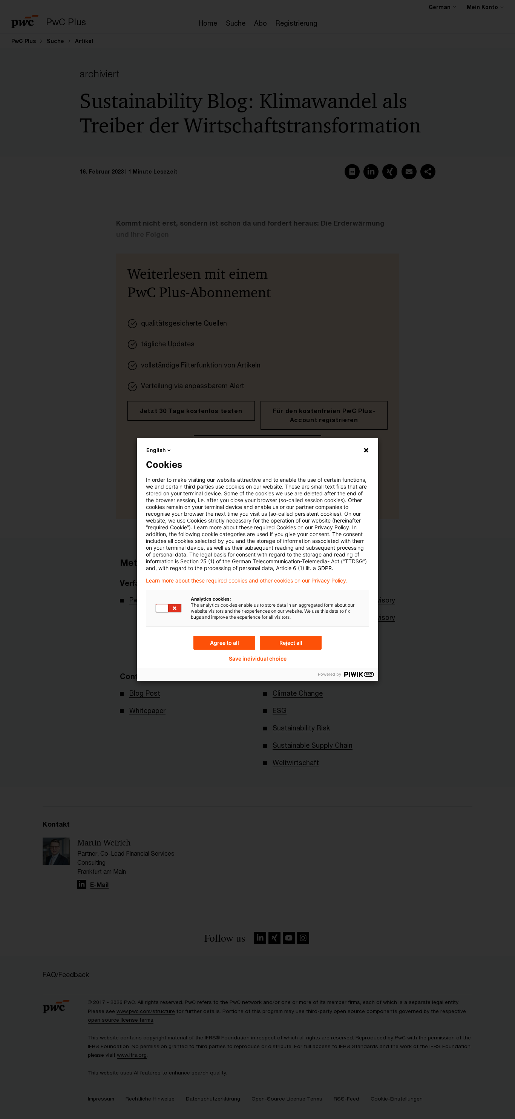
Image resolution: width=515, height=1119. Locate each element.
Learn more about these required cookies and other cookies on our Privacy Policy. (247, 581)
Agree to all (224, 642)
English (156, 450)
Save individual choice (258, 659)
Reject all (290, 642)
